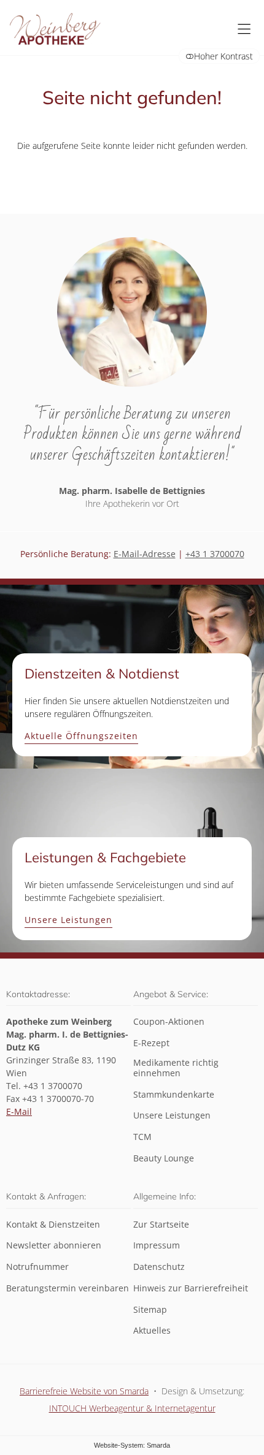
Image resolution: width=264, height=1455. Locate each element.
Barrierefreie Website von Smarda (84, 1391)
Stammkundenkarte (173, 1095)
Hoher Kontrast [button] (223, 56)
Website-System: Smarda (132, 1445)
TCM (142, 1137)
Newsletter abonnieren (53, 1245)
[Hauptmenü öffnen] (244, 29)
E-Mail (19, 1111)
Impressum (156, 1245)
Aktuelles (152, 1331)
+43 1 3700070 (214, 554)
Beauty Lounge (163, 1158)
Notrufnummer (37, 1267)
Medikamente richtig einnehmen (176, 1068)
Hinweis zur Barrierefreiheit (190, 1288)
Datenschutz (159, 1267)
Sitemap (150, 1310)
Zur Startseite (161, 1225)
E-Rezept (151, 1043)
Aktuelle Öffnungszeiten (81, 736)
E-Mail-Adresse (145, 554)
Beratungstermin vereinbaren (67, 1288)
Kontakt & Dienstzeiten (53, 1225)
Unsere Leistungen (68, 920)
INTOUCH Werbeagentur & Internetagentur (132, 1408)
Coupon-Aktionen (168, 1022)
